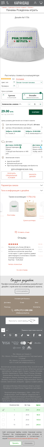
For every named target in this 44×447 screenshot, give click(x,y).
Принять (15, 443)
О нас (22, 302)
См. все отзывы (22, 270)
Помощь (7, 307)
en (7, 330)
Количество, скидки (10, 104)
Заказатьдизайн (32, 175)
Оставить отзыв (23, 232)
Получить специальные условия (11, 175)
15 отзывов (20, 79)
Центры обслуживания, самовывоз (18, 128)
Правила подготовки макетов (32, 330)
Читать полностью (15, 264)
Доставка (9, 142)
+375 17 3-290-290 (15, 362)
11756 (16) (30, 196)
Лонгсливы (11, 215)
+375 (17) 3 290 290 (23, 310)
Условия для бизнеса (22, 298)
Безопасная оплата (13, 157)
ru (3, 330)
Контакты (36, 307)
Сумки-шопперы (29, 220)
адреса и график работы (34, 382)
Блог (36, 302)
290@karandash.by (22, 313)
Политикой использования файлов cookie (23, 438)
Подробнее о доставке (32, 388)
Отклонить (29, 443)
